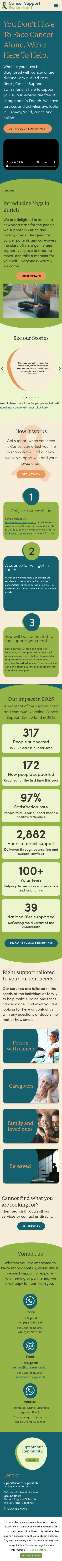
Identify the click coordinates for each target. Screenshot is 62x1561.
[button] (56, 5)
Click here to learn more (18, 533)
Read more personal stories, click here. (24, 407)
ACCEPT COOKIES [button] (31, 1555)
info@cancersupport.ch (30, 1377)
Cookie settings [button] (39, 1549)
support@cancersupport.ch (30, 1367)
